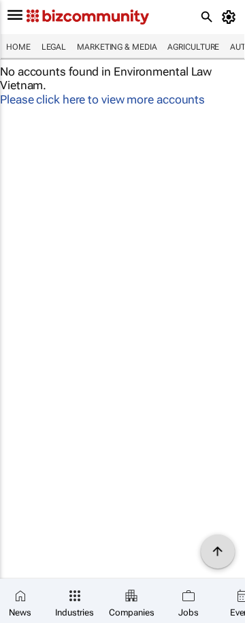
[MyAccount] (231, 17)
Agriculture (193, 47)
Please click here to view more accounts (102, 99)
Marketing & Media (117, 47)
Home (18, 47)
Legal (54, 47)
